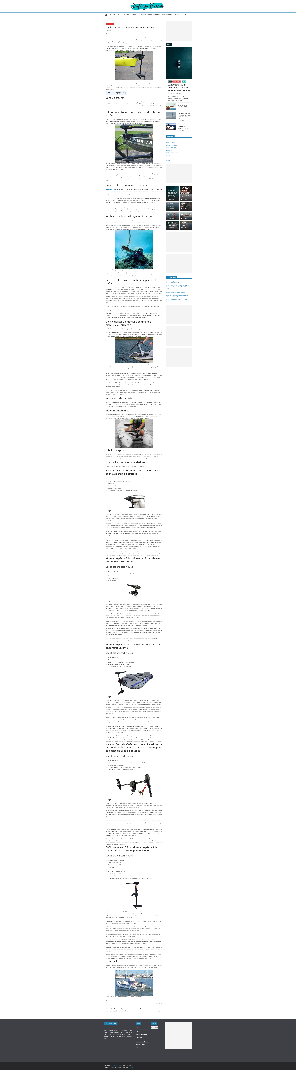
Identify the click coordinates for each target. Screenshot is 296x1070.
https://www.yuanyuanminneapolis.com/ (175, 1058)
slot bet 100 (168, 1056)
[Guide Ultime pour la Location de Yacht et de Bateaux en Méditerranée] (179, 63)
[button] (181, 15)
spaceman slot (168, 1054)
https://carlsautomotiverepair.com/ (174, 1050)
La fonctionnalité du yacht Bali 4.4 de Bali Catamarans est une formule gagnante (186, 221)
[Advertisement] (179, 31)
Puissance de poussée (111, 189)
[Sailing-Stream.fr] (106, 15)
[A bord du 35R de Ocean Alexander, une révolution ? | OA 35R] (171, 127)
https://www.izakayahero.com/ (173, 1052)
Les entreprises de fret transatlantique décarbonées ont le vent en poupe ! (172, 202)
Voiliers (112, 14)
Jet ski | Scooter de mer (172, 152)
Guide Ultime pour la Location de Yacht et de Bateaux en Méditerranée (179, 88)
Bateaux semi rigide (154, 14)
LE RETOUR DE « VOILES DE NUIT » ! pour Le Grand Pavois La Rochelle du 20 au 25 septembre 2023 (186, 192)
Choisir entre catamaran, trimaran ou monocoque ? (151, 1010)
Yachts (119, 14)
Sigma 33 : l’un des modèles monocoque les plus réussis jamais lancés (172, 222)
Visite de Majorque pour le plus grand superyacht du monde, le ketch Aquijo (184, 116)
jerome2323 (116, 30)
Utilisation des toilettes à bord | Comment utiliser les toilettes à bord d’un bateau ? (185, 202)
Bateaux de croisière (130, 14)
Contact (177, 14)
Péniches (168, 155)
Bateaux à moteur (167, 14)
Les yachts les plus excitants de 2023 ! (182, 105)
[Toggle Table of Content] (123, 92)
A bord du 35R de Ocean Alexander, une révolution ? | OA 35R (184, 126)
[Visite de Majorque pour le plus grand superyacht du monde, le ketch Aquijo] (171, 117)
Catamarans (142, 14)
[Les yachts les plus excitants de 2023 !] (171, 107)
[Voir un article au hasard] (190, 15)
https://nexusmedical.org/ (111, 1018)
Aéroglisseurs (169, 140)
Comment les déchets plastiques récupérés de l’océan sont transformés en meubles (119, 1010)
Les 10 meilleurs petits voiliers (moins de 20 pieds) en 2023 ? (172, 213)
